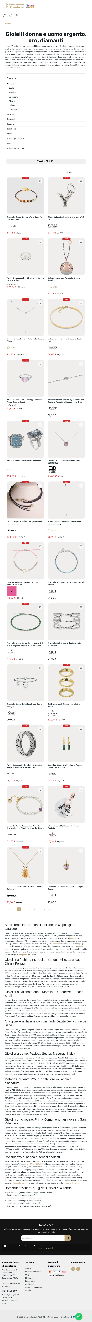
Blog (27, 1275)
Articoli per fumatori (16, 138)
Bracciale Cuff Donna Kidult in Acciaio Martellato (64, 644)
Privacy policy (30, 1281)
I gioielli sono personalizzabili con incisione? (23, 1203)
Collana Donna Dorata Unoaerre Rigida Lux (65, 340)
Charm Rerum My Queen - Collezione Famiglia (64, 827)
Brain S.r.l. (65, 1317)
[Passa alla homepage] (13, 5)
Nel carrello (26, 233)
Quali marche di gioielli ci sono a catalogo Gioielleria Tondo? (30, 1192)
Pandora (10, 124)
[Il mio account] (17, 15)
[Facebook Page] (73, 1269)
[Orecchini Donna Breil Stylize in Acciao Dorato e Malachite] (66, 743)
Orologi (10, 114)
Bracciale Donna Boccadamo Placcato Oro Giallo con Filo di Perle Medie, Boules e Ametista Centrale (25, 827)
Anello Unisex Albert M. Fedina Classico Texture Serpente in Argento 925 (24, 766)
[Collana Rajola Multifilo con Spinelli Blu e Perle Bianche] (25, 500)
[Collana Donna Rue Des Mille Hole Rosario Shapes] (25, 317)
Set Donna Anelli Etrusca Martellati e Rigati (64, 705)
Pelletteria (11, 128)
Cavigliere (13, 96)
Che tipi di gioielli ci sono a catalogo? (21, 1195)
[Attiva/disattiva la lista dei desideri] (40, 181)
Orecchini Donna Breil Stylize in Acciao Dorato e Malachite (65, 766)
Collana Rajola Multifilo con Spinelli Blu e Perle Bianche (24, 522)
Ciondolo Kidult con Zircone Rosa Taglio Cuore (65, 888)
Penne (9, 133)
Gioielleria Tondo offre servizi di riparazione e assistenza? (29, 1206)
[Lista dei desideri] (10, 15)
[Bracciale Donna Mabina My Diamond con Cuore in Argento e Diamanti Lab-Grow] (66, 378)
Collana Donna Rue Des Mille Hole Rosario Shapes (25, 340)
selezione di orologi (71, 1183)
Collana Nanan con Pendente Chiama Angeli (64, 279)
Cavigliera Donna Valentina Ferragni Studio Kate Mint (22, 583)
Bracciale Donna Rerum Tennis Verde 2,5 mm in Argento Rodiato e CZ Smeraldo (25, 644)
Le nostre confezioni (33, 1271)
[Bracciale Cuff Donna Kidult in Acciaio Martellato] (66, 621)
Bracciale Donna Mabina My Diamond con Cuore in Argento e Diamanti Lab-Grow (66, 401)
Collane (12, 105)
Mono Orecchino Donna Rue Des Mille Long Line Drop (64, 522)
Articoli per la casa (15, 148)
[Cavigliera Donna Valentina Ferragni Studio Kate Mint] (25, 560)
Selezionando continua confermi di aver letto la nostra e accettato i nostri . (46, 1247)
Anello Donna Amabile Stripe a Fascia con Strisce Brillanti (25, 279)
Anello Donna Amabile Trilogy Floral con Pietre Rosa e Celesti (24, 401)
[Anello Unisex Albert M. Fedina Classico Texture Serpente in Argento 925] (25, 743)
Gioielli (10, 83)
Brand (9, 143)
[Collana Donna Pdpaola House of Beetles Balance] (25, 865)
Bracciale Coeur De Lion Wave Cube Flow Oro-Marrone (25, 218)
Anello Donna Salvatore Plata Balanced (24, 460)
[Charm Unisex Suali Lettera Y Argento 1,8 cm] (66, 195)
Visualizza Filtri (43, 161)
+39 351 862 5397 (36, 1164)
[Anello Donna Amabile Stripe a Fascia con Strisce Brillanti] (25, 256)
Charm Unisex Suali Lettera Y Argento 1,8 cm (66, 218)
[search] (4, 15)
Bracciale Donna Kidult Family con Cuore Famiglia (24, 705)
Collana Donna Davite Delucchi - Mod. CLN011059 (64, 461)
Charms (12, 101)
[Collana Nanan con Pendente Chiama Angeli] (66, 256)
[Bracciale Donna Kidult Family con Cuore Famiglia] (25, 682)
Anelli (11, 88)
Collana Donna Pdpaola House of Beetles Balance (25, 888)
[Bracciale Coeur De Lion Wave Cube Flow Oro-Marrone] (25, 195)
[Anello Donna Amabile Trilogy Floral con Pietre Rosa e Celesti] (25, 378)
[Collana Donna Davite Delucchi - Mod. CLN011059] (66, 439)
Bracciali (12, 92)
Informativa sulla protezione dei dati (56, 1246)
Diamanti (11, 119)
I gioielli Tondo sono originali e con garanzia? (24, 1200)
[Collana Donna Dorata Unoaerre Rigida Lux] (66, 317)
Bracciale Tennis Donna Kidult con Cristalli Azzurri (66, 583)
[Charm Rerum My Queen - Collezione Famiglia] (66, 804)
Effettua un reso (31, 1278)
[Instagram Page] (78, 1269)
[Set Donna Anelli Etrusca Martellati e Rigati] (66, 682)
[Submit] (68, 1238)
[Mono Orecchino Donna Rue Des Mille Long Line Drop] (66, 500)
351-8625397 (9, 1291)
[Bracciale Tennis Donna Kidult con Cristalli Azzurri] (66, 560)
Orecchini (13, 109)
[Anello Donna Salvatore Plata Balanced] (25, 439)
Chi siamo (29, 1268)
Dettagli (25, 416)
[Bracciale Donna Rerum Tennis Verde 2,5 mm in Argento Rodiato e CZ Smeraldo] (25, 621)
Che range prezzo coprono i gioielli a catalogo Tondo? (27, 1198)
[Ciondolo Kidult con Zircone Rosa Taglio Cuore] (66, 865)
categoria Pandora (19, 1183)
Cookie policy (30, 1284)
